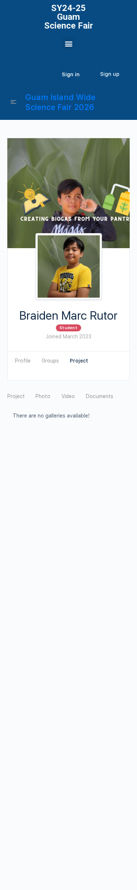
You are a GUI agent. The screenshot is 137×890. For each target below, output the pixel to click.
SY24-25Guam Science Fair (68, 17)
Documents (99, 396)
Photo (42, 396)
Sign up (109, 74)
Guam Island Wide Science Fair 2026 (60, 102)
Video (68, 396)
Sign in (71, 74)
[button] (68, 43)
